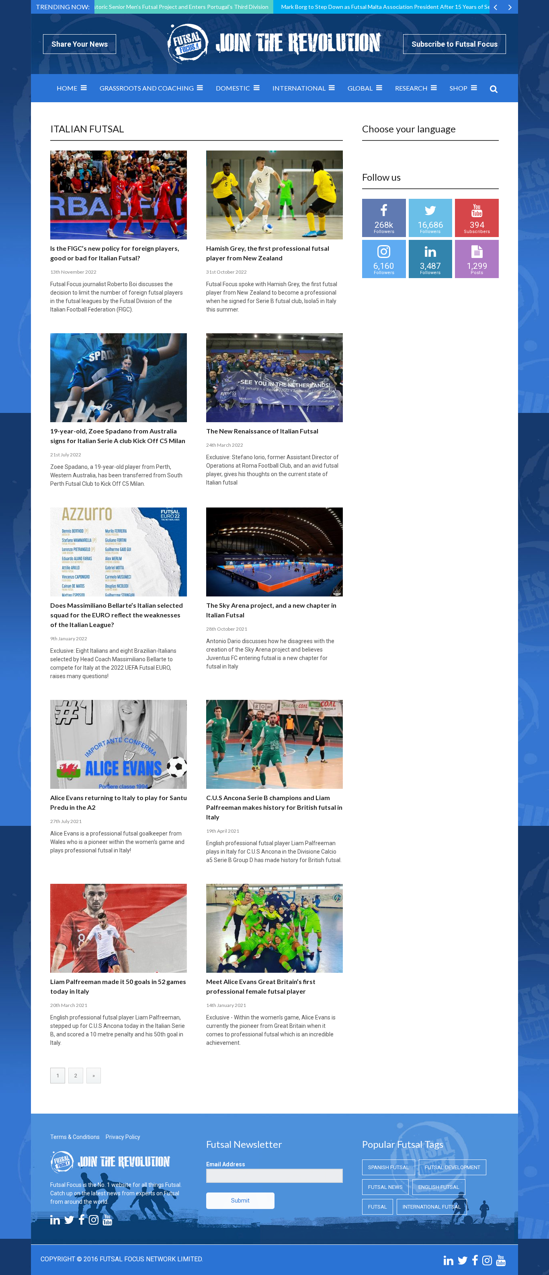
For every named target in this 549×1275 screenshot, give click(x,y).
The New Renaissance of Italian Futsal (262, 431)
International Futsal (432, 1207)
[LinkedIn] (55, 1222)
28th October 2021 (226, 629)
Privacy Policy (123, 1137)
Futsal (377, 1207)
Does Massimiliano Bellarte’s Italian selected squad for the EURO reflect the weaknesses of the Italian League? (116, 614)
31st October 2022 (226, 272)
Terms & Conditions (75, 1137)
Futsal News (385, 1187)
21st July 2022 (65, 455)
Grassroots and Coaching (147, 88)
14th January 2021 (226, 1005)
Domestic (233, 88)
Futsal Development (452, 1167)
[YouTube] (107, 1222)
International (299, 88)
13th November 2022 (73, 272)
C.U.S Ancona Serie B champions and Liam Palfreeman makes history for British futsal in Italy (274, 807)
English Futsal (438, 1187)
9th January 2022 (68, 638)
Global (360, 88)
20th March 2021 (68, 1005)
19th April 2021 (222, 831)
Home (67, 88)
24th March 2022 (224, 445)
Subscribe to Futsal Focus (455, 44)
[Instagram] (93, 1222)
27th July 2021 (66, 821)
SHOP (458, 88)
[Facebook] (81, 1222)
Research (411, 88)
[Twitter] (69, 1222)
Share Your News (79, 44)
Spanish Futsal (388, 1167)
